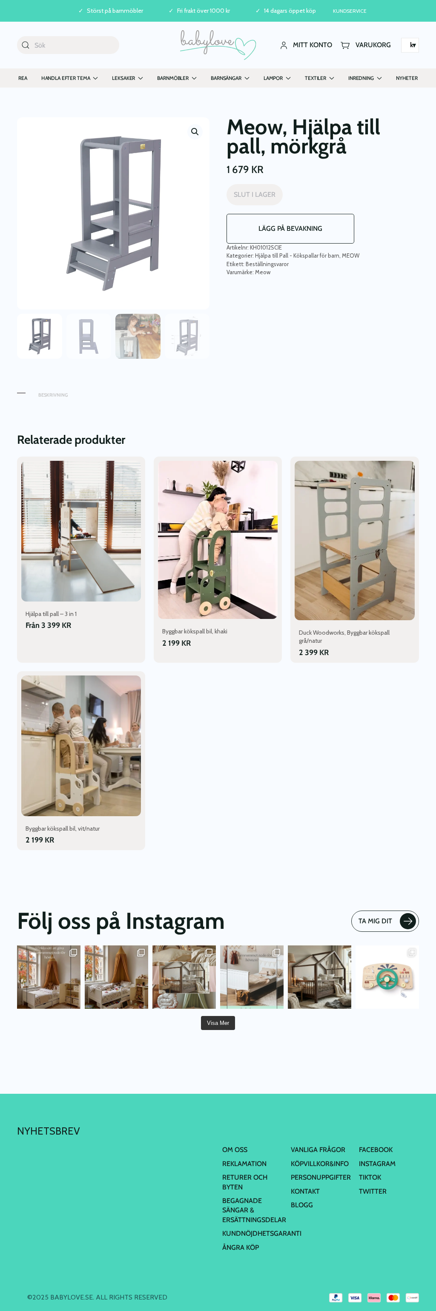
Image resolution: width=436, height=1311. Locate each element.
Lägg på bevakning (290, 228)
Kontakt (305, 1191)
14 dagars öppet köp (290, 11)
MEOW (350, 255)
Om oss (234, 1150)
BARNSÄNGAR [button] (226, 78)
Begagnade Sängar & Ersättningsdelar (254, 1210)
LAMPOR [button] (273, 78)
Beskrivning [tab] (53, 395)
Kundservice (350, 11)
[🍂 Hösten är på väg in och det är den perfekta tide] (184, 977)
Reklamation (244, 1164)
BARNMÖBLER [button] (173, 78)
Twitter (373, 1191)
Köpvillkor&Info (320, 1164)
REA (22, 78)
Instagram (377, 1164)
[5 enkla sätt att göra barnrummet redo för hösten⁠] (252, 977)
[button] (195, 131)
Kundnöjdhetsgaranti (261, 1233)
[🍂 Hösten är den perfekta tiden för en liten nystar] (116, 977)
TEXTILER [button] (315, 78)
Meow (262, 272)
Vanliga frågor (318, 1150)
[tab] (21, 391)
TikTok (370, 1177)
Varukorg (373, 45)
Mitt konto (312, 45)
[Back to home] (218, 45)
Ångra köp (240, 1247)
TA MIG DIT (375, 921)
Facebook (376, 1150)
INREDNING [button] (361, 78)
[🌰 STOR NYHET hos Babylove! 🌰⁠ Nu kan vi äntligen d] (319, 977)
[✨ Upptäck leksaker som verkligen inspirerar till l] (387, 977)
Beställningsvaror (267, 264)
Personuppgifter (321, 1177)
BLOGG (302, 1205)
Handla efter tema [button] (65, 78)
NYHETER (407, 78)
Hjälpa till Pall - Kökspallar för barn (297, 255)
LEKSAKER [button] (123, 78)
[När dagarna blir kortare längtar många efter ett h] (48, 977)
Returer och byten (244, 1182)
